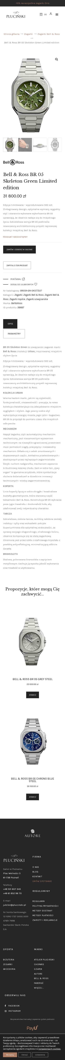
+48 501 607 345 (12, 889)
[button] (57, 14)
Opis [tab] (10, 323)
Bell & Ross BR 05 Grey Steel (33, 679)
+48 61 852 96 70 (12, 893)
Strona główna (11, 34)
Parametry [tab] (14, 333)
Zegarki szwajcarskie (37, 299)
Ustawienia (40, 1055)
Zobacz (32, 695)
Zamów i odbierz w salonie (19, 249)
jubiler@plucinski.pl (14, 905)
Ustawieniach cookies (49, 1049)
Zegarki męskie (17, 299)
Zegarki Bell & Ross (49, 34)
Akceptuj (10, 1055)
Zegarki (28, 34)
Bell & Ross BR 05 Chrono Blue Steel (32, 779)
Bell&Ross (16, 303)
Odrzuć (24, 1055)
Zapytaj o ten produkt (17, 265)
